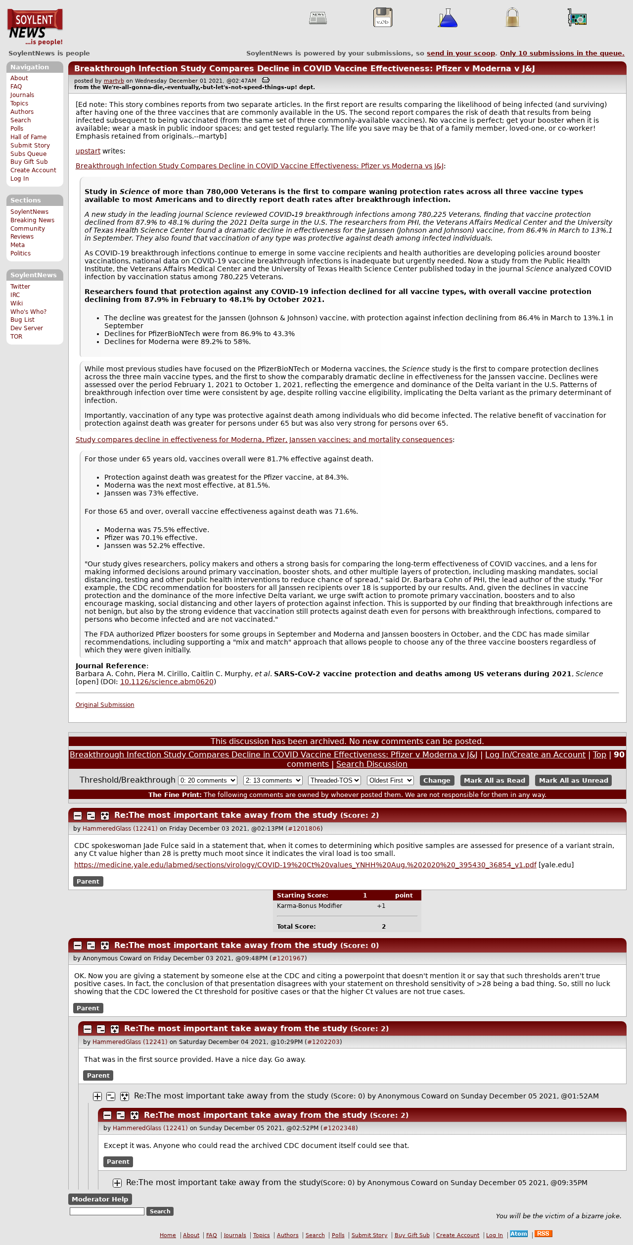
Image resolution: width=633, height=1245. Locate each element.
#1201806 (304, 828)
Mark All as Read (494, 780)
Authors (22, 111)
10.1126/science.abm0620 (167, 682)
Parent (88, 881)
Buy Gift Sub (29, 161)
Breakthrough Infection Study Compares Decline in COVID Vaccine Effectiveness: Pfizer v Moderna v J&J (304, 68)
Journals (22, 95)
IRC (15, 295)
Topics (19, 103)
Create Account (33, 170)
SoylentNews (34, 27)
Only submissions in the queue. (562, 53)
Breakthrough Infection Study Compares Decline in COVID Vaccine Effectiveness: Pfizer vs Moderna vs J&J (260, 166)
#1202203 (323, 1042)
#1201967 (288, 958)
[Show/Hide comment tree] (91, 815)
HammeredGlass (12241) (120, 828)
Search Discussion (371, 764)
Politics (20, 253)
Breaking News (32, 220)
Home (168, 1235)
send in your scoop (461, 53)
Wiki (16, 303)
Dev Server (26, 328)
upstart (88, 151)
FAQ (16, 86)
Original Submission (105, 704)
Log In (19, 178)
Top (599, 754)
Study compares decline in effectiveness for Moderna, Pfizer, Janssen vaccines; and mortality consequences (264, 440)
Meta (17, 245)
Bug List (22, 319)
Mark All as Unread (573, 780)
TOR (16, 336)
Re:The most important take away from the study (225, 815)
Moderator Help (100, 1199)
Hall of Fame (28, 137)
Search (20, 120)
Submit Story (30, 145)
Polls (16, 128)
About (19, 78)
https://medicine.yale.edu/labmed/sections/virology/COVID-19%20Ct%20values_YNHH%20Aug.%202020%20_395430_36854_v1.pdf (305, 865)
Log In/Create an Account (535, 754)
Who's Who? (28, 311)
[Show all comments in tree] (104, 815)
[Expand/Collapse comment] (77, 815)
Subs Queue (28, 153)
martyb (114, 81)
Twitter (20, 286)
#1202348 (339, 1128)
